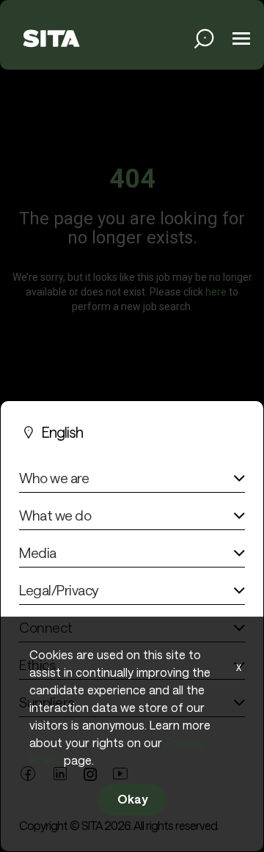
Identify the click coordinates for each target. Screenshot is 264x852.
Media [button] (37, 553)
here (216, 291)
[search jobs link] (204, 38)
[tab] (132, 481)
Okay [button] (132, 799)
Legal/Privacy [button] (58, 590)
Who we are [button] (54, 478)
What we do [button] (55, 515)
